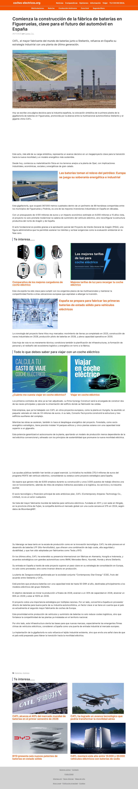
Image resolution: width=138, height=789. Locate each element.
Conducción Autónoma (68, 8)
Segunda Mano (99, 8)
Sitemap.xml (57, 779)
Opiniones (83, 3)
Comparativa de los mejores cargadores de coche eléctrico (37, 283)
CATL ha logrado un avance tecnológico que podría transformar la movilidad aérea (97, 717)
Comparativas (71, 3)
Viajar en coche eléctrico (85, 394)
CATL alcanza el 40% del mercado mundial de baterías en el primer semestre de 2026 (39, 717)
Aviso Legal (57, 783)
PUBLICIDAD (69, 774)
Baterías (51, 8)
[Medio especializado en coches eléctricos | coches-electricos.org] (26, 3)
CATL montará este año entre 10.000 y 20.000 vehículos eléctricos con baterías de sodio (98, 757)
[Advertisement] (69, 137)
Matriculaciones (37, 8)
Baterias (18, 673)
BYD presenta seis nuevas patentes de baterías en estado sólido (34, 757)
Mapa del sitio (80, 779)
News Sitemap (68, 779)
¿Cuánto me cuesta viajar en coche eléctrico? (39, 394)
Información (95, 3)
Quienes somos (65, 770)
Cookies (82, 783)
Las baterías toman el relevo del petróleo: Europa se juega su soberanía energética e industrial (92, 175)
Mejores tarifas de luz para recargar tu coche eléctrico (97, 283)
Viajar (105, 3)
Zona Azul (85, 8)
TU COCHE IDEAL (117, 3)
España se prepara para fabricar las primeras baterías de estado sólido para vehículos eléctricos (89, 305)
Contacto (75, 770)
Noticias (59, 3)
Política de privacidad (70, 783)
